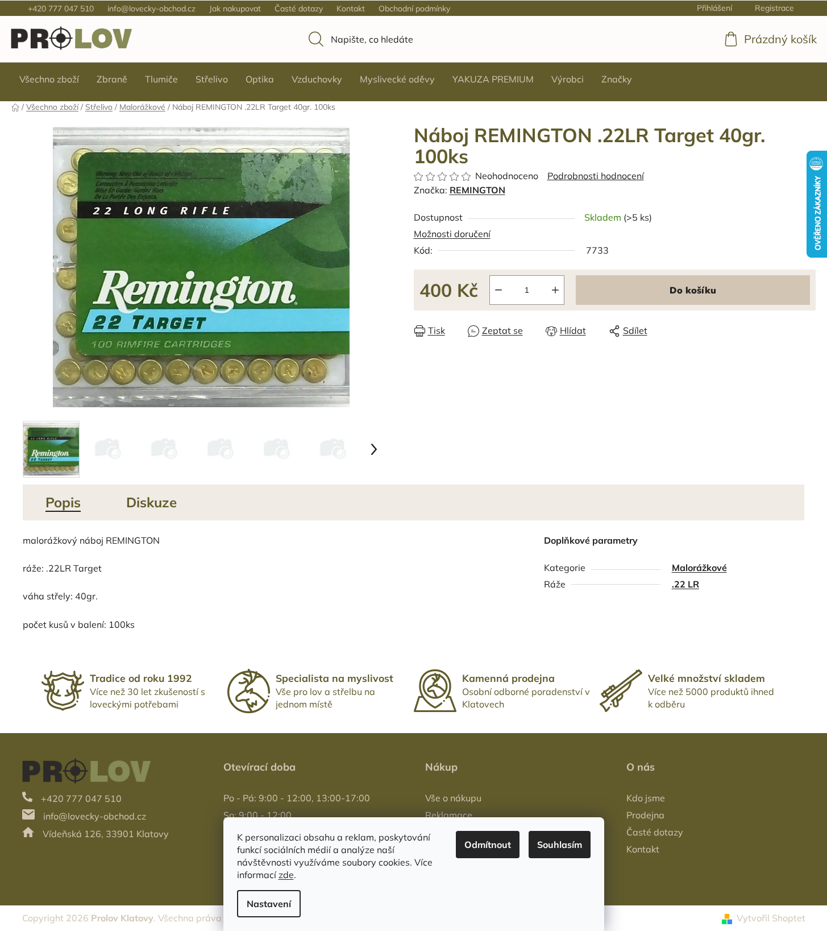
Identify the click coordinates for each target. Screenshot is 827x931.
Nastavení (269, 903)
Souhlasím (559, 844)
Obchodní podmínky (414, 8)
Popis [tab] (63, 502)
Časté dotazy (299, 8)
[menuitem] (49, 79)
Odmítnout (487, 844)
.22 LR (685, 584)
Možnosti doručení (452, 233)
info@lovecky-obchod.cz (151, 8)
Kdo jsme (645, 798)
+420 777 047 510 (61, 8)
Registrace (774, 8)
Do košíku (693, 290)
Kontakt (350, 8)
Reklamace (448, 815)
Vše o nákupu (453, 798)
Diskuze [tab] (151, 502)
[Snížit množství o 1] (498, 290)
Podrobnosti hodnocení (595, 175)
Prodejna (645, 815)
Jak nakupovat (235, 8)
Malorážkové (699, 567)
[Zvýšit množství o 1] (555, 290)
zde (286, 874)
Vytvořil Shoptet (771, 918)
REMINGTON (477, 190)
